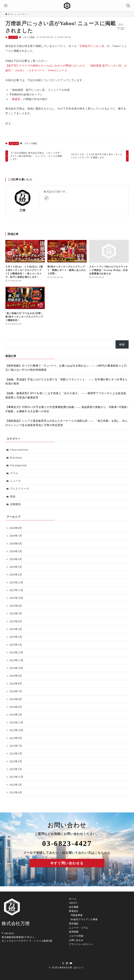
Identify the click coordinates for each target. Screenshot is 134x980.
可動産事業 (76, 915)
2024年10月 (16, 668)
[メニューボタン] (5, 5)
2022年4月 (15, 792)
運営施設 (74, 923)
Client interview (19, 449)
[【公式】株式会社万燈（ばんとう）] (67, 5)
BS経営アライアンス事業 (84, 919)
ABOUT (73, 903)
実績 (13, 496)
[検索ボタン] (128, 5)
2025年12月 (16, 582)
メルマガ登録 (76, 936)
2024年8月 (15, 683)
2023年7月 (15, 745)
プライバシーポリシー (81, 944)
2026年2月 (15, 574)
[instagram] (67, 963)
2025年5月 (15, 613)
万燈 (22, 210)
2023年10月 (16, 730)
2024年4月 (15, 707)
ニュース (13, 37)
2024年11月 (16, 660)
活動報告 (15, 504)
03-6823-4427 (67, 843)
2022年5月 (15, 784)
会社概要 (74, 907)
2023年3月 (15, 753)
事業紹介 (74, 911)
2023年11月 (16, 722)
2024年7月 (15, 691)
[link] (46, 198)
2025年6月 (15, 605)
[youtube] (70, 963)
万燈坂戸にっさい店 (91, 46)
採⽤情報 (74, 932)
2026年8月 (15, 528)
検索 (122, 344)
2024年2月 (15, 714)
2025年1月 (15, 644)
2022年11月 (16, 776)
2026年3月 (15, 567)
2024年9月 (15, 675)
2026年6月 (15, 543)
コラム (14, 473)
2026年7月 (15, 535)
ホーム (72, 899)
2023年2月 (15, 761)
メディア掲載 (28, 37)
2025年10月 (16, 598)
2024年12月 (16, 652)
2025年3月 (15, 629)
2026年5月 (15, 551)
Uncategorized (18, 465)
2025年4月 (15, 621)
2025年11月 (16, 590)
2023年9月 (15, 738)
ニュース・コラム (78, 927)
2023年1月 (15, 769)
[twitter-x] (63, 963)
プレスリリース (19, 488)
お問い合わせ (76, 940)
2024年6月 (15, 699)
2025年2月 (15, 636)
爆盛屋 (16, 99)
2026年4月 (15, 559)
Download (16, 457)
